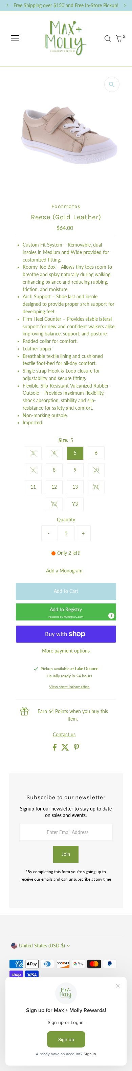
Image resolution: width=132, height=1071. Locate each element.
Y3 (75, 504)
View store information (69, 687)
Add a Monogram (64, 571)
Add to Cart (66, 591)
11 (33, 487)
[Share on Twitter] (65, 749)
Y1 (99, 488)
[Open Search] (108, 38)
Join (66, 854)
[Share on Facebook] (55, 749)
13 (75, 487)
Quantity (66, 519)
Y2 (57, 505)
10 (99, 471)
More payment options (66, 650)
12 (54, 487)
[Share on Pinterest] (76, 749)
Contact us (64, 735)
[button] (66, 611)
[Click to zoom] (111, 84)
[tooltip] (111, 616)
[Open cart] (119, 38)
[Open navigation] (15, 38)
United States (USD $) (42, 945)
